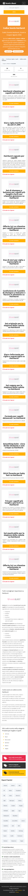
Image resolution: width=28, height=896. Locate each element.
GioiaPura (6, 825)
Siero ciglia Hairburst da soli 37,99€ (14, 123)
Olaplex (6, 748)
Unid (13, 825)
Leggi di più (8, 51)
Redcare (5, 841)
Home (3, 59)
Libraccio (18, 795)
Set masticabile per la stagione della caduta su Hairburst (14, 535)
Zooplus (13, 805)
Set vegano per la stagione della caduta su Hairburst (14, 387)
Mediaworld (6, 815)
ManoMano (15, 815)
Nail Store (7, 742)
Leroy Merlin (14, 820)
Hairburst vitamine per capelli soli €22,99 (14, 92)
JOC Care (7, 734)
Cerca (14, 12)
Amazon (5, 785)
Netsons (5, 805)
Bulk (4, 800)
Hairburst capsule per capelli (14, 157)
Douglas (21, 805)
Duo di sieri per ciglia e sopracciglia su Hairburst (14, 262)
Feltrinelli (6, 810)
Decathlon (6, 820)
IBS (4, 795)
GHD (19, 825)
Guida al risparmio (18, 51)
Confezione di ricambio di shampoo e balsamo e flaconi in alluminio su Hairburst (14, 293)
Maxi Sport (12, 800)
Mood (6, 736)
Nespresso (13, 841)
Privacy (17, 892)
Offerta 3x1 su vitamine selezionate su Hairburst (14, 567)
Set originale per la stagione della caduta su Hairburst (14, 325)
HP (4, 790)
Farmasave (20, 836)
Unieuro (13, 785)
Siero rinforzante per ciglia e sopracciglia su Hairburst (14, 356)
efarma (19, 800)
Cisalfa (11, 836)
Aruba (10, 795)
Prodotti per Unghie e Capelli (12, 59)
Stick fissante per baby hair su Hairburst (14, 474)
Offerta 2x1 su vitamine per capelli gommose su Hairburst (14, 228)
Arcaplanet (18, 790)
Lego (19, 810)
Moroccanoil (7, 739)
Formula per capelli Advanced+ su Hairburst (14, 417)
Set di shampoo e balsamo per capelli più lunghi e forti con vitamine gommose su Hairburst (14, 194)
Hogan (21, 841)
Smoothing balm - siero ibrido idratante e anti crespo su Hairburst (14, 445)
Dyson (5, 836)
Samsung (21, 830)
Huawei (5, 830)
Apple (13, 810)
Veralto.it (20, 890)
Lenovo (23, 820)
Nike (20, 785)
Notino (10, 790)
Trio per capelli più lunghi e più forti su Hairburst (14, 503)
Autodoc (13, 830)
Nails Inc (6, 745)
